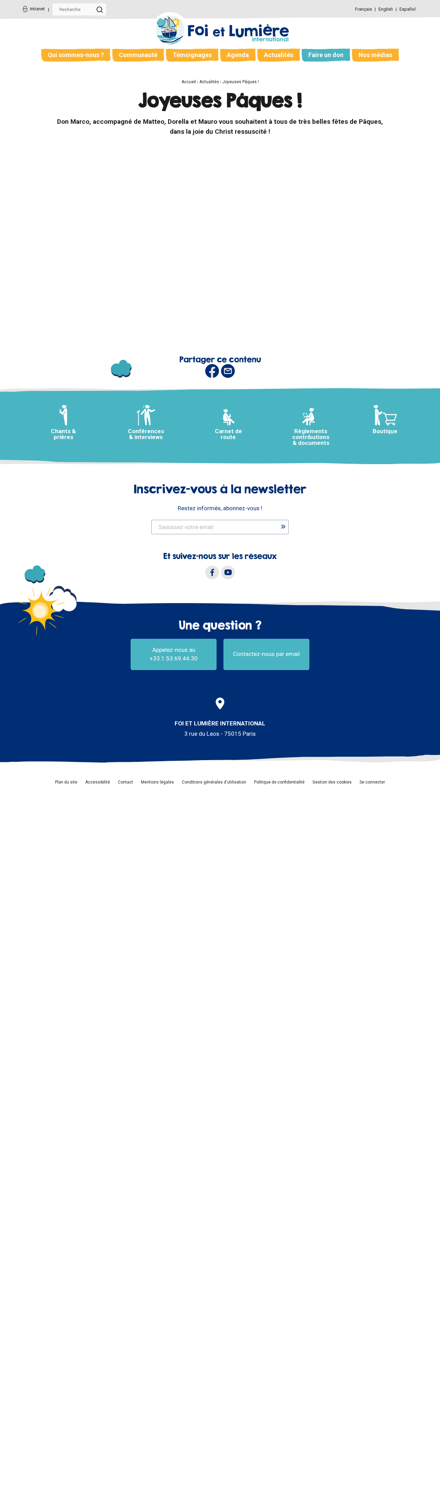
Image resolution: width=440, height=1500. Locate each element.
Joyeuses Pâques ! (240, 81)
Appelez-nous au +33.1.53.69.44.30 (174, 654)
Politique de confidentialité (279, 782)
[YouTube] (228, 572)
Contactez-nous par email (266, 653)
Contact (125, 782)
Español (407, 9)
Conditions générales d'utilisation (214, 782)
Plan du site (66, 782)
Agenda (238, 54)
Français (364, 9)
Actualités (278, 54)
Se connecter (372, 782)
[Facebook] (212, 572)
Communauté (138, 54)
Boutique (385, 431)
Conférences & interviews (146, 434)
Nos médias (375, 54)
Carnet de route (228, 434)
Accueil (189, 81)
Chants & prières (63, 434)
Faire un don (325, 54)
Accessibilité (97, 782)
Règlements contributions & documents (310, 437)
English (386, 9)
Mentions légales (157, 782)
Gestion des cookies (332, 782)
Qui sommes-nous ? (76, 54)
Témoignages (192, 54)
